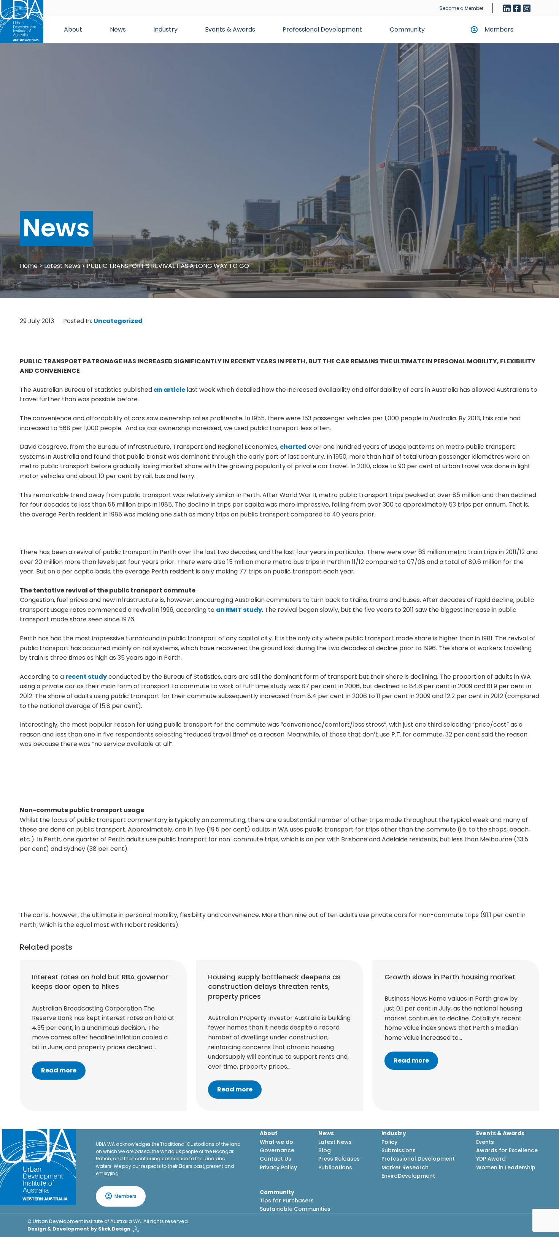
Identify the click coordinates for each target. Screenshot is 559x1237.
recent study (86, 676)
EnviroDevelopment (408, 1176)
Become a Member (461, 8)
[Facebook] (517, 8)
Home (29, 265)
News (118, 29)
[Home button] (21, 21)
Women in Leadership (505, 1167)
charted (293, 446)
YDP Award (491, 1159)
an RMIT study (239, 609)
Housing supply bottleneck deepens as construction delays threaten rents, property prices (274, 986)
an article (169, 389)
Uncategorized (118, 321)
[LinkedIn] (507, 8)
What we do (276, 1142)
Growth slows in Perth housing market (449, 977)
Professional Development (322, 29)
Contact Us (275, 1159)
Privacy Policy (278, 1167)
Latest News (62, 265)
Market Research (405, 1167)
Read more (58, 1070)
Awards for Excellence (507, 1150)
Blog (324, 1150)
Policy (389, 1142)
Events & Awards (230, 29)
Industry (165, 29)
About (73, 29)
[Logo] (38, 1167)
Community (407, 29)
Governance (277, 1150)
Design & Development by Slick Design (78, 1229)
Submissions (398, 1150)
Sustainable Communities (295, 1209)
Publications (335, 1167)
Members (498, 29)
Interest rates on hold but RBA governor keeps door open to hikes (100, 981)
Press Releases (339, 1159)
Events (485, 1142)
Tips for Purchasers (287, 1200)
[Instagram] (526, 8)
